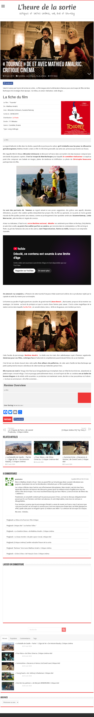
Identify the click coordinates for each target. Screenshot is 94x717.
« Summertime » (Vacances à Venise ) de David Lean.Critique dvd (75, 459)
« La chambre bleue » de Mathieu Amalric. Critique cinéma (34, 531)
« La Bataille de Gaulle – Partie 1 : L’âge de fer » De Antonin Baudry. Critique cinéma (18, 459)
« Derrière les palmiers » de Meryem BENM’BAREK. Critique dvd (37, 683)
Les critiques (30, 76)
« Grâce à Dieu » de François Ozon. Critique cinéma (31, 554)
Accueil (5, 59)
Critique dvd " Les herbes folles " (25, 526)
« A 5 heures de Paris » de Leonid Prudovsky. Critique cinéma (20, 430)
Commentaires (25, 638)
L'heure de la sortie (47, 7)
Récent (4, 638)
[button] (47, 186)
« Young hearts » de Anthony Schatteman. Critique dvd (34, 673)
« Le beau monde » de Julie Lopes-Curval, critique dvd (32, 537)
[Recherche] (64, 630)
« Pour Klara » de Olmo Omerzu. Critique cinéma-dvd (46, 458)
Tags (35, 638)
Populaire (13, 638)
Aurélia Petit (27, 307)
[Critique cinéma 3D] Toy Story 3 (74, 429)
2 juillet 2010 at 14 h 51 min (80, 479)
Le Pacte (15, 118)
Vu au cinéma (41, 76)
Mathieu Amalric (31, 355)
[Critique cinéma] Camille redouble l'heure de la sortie (32, 542)
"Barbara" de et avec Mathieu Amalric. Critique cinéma (32, 548)
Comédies (13, 59)
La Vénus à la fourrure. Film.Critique (26, 520)
